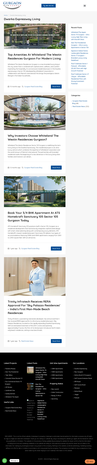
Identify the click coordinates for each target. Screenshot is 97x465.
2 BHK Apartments (57, 369)
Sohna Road (78, 391)
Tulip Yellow (9, 375)
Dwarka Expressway (80, 369)
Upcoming (54, 399)
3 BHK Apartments (57, 372)
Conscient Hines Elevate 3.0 (13, 378)
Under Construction (57, 392)
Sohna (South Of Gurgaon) (82, 375)
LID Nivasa (8, 387)
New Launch (55, 389)
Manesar (77, 388)
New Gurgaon (78, 372)
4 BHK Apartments (57, 375)
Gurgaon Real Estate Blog (33, 87)
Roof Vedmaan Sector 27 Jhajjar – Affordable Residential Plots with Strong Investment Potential (80, 79)
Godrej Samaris (10, 394)
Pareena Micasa (10, 369)
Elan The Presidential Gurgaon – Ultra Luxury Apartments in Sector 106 (80, 45)
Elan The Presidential (11, 372)
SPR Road (77, 381)
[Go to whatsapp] (4, 460)
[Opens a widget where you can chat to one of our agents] (90, 461)
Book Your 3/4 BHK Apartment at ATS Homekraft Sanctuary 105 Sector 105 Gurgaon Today (34, 216)
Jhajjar (76, 394)
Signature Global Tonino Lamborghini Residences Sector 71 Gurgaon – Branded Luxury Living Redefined (79, 55)
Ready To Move (56, 395)
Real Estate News (27, 341)
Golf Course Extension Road (83, 378)
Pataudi (76, 398)
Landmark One (10, 390)
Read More (56, 87)
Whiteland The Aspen (12, 397)
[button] (84, 5)
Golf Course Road (79, 385)
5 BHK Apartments (57, 378)
